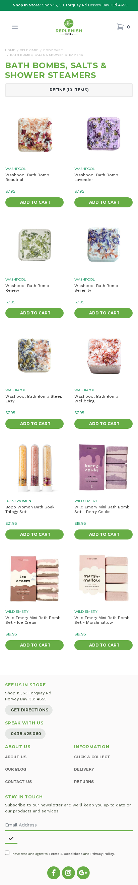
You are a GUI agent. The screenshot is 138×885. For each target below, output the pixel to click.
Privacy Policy (102, 854)
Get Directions (29, 709)
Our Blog (15, 769)
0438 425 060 (26, 733)
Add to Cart (35, 202)
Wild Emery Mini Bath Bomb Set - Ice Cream (33, 620)
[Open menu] (14, 26)
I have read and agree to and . (62, 854)
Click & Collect (92, 757)
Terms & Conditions (65, 854)
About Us (15, 757)
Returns (84, 781)
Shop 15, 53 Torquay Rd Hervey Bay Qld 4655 (70, 5)
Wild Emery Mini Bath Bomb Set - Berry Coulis (102, 509)
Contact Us (18, 781)
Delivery (84, 769)
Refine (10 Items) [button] (69, 90)
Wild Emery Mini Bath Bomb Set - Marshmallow (102, 620)
